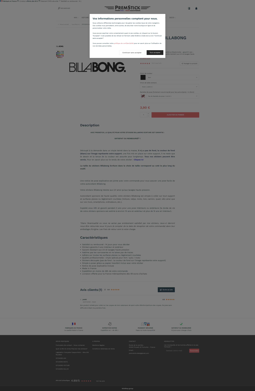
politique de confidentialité (124, 43)
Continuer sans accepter (132, 53)
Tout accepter (155, 52)
